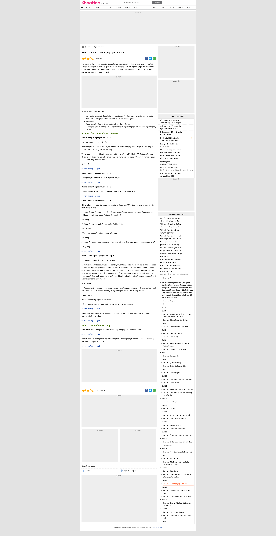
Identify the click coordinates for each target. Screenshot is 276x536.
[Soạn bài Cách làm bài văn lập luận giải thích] (161, 254)
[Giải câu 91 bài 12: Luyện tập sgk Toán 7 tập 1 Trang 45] (161, 127)
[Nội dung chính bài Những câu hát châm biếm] (161, 133)
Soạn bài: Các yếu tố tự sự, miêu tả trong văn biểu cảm (177, 394)
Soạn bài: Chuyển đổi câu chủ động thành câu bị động (177, 504)
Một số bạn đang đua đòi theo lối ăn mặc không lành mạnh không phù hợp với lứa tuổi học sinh (170, 151)
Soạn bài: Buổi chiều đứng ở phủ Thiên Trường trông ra (176, 345)
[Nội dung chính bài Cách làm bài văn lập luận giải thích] (161, 260)
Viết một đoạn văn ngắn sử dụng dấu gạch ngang (169, 231)
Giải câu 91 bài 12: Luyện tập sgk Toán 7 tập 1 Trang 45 (170, 127)
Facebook (159, 527)
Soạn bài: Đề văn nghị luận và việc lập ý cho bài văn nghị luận (177, 463)
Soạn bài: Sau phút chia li (171, 356)
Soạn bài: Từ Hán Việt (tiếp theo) (174, 349)
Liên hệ (154, 527)
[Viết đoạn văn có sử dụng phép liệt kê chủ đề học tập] (161, 242)
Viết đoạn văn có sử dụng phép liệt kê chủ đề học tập (169, 243)
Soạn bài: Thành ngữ (170, 402)
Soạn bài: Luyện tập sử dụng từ (174, 428)
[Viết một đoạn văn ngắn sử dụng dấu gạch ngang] (161, 231)
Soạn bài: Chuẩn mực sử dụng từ (174, 418)
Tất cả (87, 7)
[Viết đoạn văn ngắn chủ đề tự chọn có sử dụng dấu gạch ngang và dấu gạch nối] (161, 225)
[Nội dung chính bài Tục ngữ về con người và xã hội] (161, 174)
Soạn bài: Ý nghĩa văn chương (173, 512)
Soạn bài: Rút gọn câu (170, 459)
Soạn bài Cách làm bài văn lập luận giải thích (171, 255)
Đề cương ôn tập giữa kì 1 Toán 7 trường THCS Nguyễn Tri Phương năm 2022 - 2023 (170, 121)
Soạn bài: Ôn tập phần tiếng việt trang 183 (177, 435)
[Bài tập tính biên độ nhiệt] (161, 145)
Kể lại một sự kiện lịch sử (169, 168)
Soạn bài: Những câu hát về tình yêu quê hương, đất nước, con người (177, 315)
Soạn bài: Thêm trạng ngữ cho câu (175, 484)
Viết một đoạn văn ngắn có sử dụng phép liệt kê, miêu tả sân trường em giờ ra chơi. (170, 249)
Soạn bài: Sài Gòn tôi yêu (171, 425)
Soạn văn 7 (167, 278)
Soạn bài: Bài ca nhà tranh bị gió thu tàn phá (178, 389)
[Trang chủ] (95, 3)
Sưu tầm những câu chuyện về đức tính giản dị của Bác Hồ (170, 219)
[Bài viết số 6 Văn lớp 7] (161, 272)
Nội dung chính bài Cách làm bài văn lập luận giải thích (170, 261)
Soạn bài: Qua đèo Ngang (172, 363)
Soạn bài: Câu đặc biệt (171, 471)
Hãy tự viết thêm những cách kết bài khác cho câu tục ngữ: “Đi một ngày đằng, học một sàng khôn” (170, 267)
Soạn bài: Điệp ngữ (169, 408)
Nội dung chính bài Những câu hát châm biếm (171, 133)
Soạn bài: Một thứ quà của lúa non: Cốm (177, 415)
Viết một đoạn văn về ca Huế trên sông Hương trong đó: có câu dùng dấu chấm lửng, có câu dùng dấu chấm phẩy (170, 237)
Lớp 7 (89, 47)
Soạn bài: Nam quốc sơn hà (172, 333)
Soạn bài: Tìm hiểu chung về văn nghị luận (177, 452)
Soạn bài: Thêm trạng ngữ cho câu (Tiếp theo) (177, 492)
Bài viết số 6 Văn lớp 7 (168, 271)
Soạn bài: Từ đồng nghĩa (171, 373)
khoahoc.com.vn (83, 47)
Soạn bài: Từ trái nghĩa (171, 383)
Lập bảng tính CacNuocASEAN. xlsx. (168, 163)
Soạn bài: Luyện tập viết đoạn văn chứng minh (177, 517)
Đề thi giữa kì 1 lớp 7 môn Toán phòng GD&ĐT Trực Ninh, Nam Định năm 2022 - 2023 (170, 139)
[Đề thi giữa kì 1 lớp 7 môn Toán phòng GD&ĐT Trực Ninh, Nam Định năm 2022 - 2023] (161, 139)
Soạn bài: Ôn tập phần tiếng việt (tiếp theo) (177, 442)
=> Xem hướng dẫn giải (91, 182)
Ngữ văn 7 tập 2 (99, 47)
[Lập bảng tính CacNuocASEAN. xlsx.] (161, 162)
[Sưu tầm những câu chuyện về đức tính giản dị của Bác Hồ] (161, 219)
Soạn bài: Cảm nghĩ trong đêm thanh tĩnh (177, 379)
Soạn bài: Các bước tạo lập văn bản (175, 320)
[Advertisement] (138, 29)
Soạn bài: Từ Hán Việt (170, 337)
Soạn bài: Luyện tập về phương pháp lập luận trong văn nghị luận (177, 476)
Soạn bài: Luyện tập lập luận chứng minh (177, 496)
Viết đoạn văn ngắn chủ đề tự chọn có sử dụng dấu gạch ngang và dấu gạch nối (170, 225)
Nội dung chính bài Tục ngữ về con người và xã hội (171, 175)
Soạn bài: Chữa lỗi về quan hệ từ (174, 366)
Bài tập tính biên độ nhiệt (168, 144)
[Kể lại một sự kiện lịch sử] (161, 168)
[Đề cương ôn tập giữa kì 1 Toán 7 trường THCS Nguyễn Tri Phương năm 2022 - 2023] (161, 121)
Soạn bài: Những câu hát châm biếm (175, 327)
